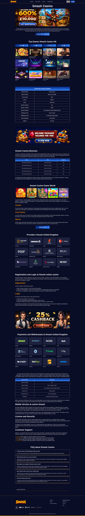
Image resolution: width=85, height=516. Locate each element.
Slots (62, 45)
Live (35, 45)
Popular (21, 45)
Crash (49, 45)
